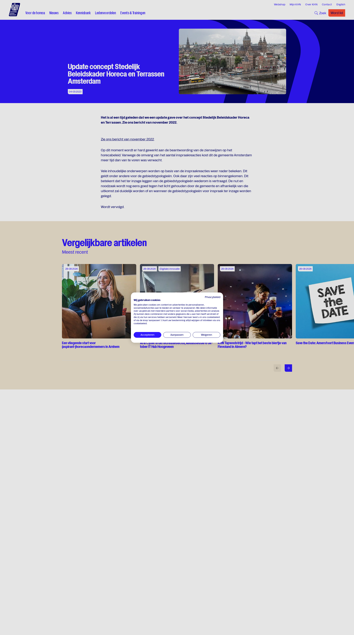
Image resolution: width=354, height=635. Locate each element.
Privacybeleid (212, 297)
